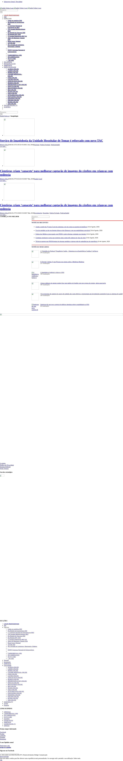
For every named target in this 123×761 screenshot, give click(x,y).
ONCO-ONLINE (12, 93)
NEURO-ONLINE (13, 91)
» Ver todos (11, 60)
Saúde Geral (38, 179)
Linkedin (2, 735)
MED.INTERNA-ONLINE (15, 88)
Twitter (2, 734)
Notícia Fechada (45, 145)
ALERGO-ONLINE (13, 69)
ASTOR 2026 (11, 43)
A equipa (2, 463)
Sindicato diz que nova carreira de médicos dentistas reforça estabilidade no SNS (64, 304)
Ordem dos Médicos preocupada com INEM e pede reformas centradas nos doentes (60, 234)
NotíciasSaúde (55, 145)
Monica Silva (4, 145)
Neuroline (46, 213)
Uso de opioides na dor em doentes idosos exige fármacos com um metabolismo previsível (62, 230)
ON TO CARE (12, 58)
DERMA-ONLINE (13, 72)
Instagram (3, 739)
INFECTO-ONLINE (13, 86)
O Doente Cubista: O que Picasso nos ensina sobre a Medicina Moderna (62, 262)
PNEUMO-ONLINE (13, 100)
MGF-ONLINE (12, 90)
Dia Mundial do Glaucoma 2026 (16, 32)
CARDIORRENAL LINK (15, 55)
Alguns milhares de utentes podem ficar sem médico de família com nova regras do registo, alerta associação (73, 283)
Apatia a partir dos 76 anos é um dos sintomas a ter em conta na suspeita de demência (61, 227)
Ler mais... (3, 146)
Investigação (38, 213)
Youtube (2, 737)
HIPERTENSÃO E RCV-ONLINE (17, 84)
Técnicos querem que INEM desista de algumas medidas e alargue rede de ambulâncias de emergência (66, 241)
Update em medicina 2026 (15, 20)
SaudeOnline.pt (4, 116)
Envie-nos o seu (5, 746)
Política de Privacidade (7, 465)
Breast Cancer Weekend (14, 41)
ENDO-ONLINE (12, 77)
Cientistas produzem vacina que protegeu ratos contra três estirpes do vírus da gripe (60, 238)
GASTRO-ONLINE (13, 79)
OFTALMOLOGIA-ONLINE (16, 95)
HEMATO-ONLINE (13, 83)
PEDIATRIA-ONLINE (14, 98)
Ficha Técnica (4, 468)
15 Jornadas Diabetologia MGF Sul (17, 36)
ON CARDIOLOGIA (13, 57)
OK (1, 760)
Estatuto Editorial (5, 467)
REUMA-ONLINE (13, 102)
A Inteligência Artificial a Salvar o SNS (52, 272)
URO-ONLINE (12, 103)
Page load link (4, 756)
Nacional (36, 145)
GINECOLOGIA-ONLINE (15, 81)
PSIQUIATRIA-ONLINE (15, 96)
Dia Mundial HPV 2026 (14, 34)
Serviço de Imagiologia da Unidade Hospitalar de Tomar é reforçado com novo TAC (51, 140)
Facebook (3, 732)
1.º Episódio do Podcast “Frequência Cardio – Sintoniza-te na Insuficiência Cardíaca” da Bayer (69, 251)
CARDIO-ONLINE (13, 70)
